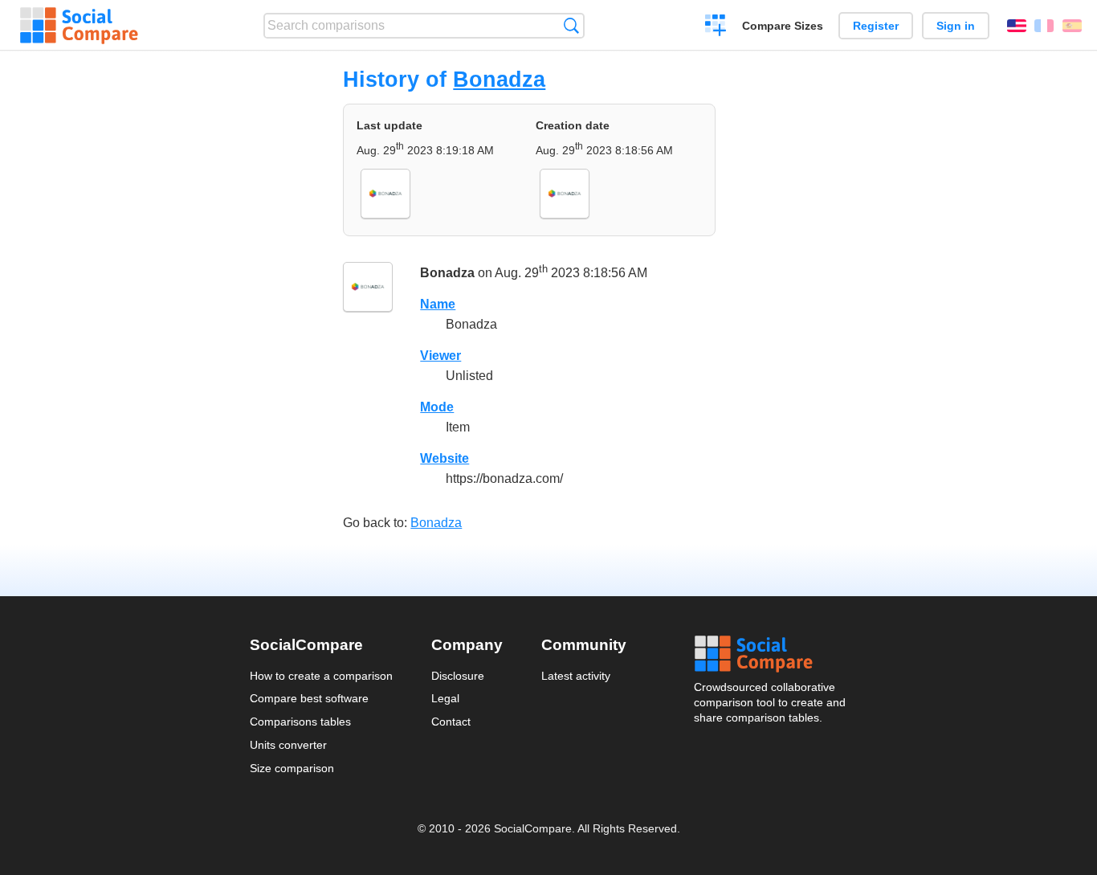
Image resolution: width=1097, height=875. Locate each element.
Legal (445, 698)
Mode (437, 407)
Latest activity (575, 675)
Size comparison (292, 768)
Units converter (288, 744)
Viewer (440, 355)
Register (876, 25)
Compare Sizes (782, 25)
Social (771, 654)
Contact (451, 721)
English (1016, 25)
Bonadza (499, 79)
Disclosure (457, 675)
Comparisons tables (300, 721)
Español (1072, 25)
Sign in (955, 25)
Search (571, 25)
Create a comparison (716, 27)
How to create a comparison (321, 675)
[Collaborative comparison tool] (79, 25)
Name (437, 304)
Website (444, 458)
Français (1044, 25)
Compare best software (309, 698)
